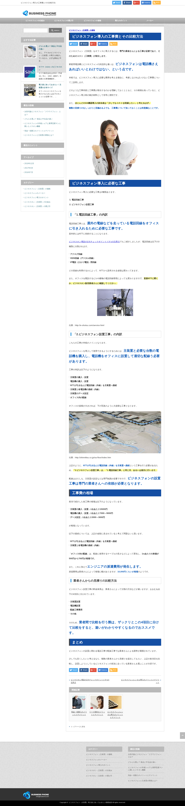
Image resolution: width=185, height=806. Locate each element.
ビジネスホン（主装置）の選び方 (37, 206)
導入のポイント (121, 21)
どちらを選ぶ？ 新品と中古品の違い (38, 119)
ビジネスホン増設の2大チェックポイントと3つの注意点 (94, 241)
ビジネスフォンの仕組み (35, 21)
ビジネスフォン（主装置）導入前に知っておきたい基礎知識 (90, 802)
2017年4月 (28, 168)
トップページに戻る (78, 726)
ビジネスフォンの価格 (92, 21)
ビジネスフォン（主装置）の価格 (82, 30)
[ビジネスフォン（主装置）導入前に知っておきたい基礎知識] (39, 16)
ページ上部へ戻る (182, 735)
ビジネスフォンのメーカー (34, 193)
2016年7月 (28, 172)
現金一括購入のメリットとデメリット (39, 131)
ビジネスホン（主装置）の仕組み (37, 202)
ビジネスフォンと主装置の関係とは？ (39, 135)
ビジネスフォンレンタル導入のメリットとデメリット (140, 681)
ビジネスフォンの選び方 (63, 21)
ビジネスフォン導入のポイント (36, 197)
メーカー (149, 21)
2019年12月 (29, 163)
